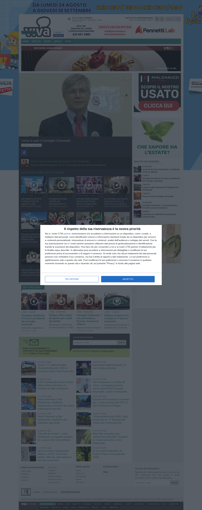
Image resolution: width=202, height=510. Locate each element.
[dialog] (101, 255)
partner (67, 233)
